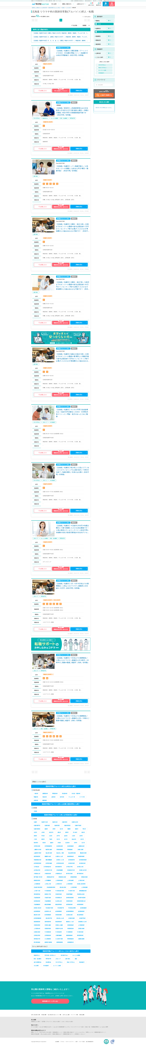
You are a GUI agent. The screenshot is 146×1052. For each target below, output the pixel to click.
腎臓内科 (36, 797)
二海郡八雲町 (80, 849)
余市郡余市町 (37, 870)
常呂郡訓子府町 (49, 908)
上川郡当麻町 (70, 880)
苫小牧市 (75, 832)
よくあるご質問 (104, 1026)
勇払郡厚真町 (80, 914)
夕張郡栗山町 (58, 873)
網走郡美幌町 (48, 904)
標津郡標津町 (59, 942)
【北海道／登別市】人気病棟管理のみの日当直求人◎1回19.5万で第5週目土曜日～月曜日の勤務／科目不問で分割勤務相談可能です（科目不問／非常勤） (72, 111)
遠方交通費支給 (37, 962)
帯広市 (84, 829)
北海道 (63, 7)
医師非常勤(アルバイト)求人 (54, 7)
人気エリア (58, 958)
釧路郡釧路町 (69, 935)
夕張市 (43, 832)
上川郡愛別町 (37, 883)
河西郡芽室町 (48, 928)
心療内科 (53, 797)
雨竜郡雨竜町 (73, 877)
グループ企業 (81, 1041)
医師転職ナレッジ (57, 1032)
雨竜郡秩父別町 (62, 877)
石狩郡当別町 (37, 846)
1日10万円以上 (59, 962)
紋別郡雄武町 (81, 911)
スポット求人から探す (67, 1021)
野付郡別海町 (37, 942)
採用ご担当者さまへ (88, 0)
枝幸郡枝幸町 (37, 901)
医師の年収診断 (35, 1034)
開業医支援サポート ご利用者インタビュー (74, 1034)
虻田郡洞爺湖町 (37, 918)
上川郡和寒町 (73, 887)
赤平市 (58, 835)
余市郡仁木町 (80, 866)
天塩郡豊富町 (48, 901)
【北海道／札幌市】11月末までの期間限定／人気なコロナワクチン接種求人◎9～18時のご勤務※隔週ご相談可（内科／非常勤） (72, 718)
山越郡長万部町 (37, 853)
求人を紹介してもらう (60, 91)
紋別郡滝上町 (48, 911)
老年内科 (62, 797)
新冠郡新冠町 (37, 921)
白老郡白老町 (69, 914)
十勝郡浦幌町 (58, 935)
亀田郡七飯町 (49, 849)
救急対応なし (37, 955)
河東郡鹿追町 (70, 925)
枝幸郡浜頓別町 (70, 897)
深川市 (82, 839)
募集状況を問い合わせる (61, 149)
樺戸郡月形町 (69, 873)
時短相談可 (81, 962)
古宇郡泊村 (36, 866)
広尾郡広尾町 (37, 932)
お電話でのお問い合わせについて (109, 0)
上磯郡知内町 (81, 846)
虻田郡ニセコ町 (60, 859)
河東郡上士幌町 (59, 925)
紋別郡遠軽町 (83, 908)
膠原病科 (45, 800)
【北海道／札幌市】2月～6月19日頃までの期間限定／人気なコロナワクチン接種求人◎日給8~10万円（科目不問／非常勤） (72, 586)
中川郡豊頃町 (69, 932)
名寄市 (81, 835)
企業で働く (67, 958)
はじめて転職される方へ (46, 1026)
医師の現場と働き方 (69, 1032)
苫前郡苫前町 (58, 894)
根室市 (43, 839)
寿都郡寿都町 (81, 856)
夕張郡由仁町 (37, 873)
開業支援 (81, 1014)
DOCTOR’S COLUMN (45, 1032)
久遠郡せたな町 (59, 856)
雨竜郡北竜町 (84, 877)
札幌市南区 (47, 825)
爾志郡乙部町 (83, 853)
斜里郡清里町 (80, 904)
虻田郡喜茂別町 (37, 863)
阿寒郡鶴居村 (70, 938)
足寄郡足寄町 (37, 935)
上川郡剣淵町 (84, 887)
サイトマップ (73, 1014)
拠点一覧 (94, 0)
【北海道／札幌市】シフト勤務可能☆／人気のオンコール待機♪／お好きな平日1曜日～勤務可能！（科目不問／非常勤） (72, 168)
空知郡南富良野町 (51, 887)
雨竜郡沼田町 (37, 880)
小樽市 (53, 829)
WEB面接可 (46, 965)
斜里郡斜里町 (69, 904)
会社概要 (57, 1041)
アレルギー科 (72, 797)
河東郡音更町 (37, 925)
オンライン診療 (57, 965)
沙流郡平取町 (82, 918)
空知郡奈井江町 (71, 870)
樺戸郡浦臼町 (80, 873)
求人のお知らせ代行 (46, 1034)
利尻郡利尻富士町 (81, 901)
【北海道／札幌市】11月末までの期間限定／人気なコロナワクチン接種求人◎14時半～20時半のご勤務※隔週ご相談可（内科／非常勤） (72, 660)
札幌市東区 (64, 822)
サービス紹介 (34, 1026)
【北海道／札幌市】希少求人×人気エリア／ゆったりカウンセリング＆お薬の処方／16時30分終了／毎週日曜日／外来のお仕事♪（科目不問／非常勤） (72, 471)
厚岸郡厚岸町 (80, 935)
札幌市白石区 (75, 822)
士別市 (73, 835)
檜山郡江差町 (49, 853)
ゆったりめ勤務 (76, 955)
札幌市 (35, 822)
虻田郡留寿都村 (83, 859)
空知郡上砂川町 (83, 870)
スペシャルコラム (80, 1032)
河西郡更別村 (70, 928)
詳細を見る (79, 90)
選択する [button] (109, 20)
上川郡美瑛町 (69, 883)
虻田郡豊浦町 (48, 914)
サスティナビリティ (70, 1041)
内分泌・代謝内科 (76, 793)
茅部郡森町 (70, 849)
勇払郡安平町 (49, 918)
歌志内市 (74, 839)
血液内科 (36, 800)
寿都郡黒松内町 (37, 859)
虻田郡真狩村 (71, 859)
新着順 (84, 25)
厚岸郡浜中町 (37, 938)
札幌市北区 (55, 822)
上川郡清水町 (37, 928)
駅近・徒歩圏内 (37, 958)
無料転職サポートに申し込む (50, 1001)
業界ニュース (89, 1032)
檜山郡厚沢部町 (72, 853)
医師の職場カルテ (57, 1034)
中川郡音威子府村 (59, 890)
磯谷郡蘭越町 (49, 859)
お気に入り (43, 90)
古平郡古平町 (69, 866)
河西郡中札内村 (59, 928)
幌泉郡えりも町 (70, 921)
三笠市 (35, 839)
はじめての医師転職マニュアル (62, 1026)
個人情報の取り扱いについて (54, 1014)
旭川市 (61, 829)
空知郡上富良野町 (81, 883)
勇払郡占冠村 (63, 887)
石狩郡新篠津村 (48, 846)
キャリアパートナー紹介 (77, 1026)
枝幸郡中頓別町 (82, 897)
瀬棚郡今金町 (48, 856)
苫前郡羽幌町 (69, 894)
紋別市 (65, 835)
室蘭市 (69, 829)
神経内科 (45, 797)
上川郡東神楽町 (59, 880)
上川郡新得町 (81, 925)
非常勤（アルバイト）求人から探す (51, 1021)
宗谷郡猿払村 (58, 897)
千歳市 (50, 839)
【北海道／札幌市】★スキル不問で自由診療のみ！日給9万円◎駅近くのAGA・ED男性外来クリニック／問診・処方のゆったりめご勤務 (72, 413)
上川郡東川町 (58, 883)
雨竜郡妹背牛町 (50, 877)
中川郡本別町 (80, 932)
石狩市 (75, 842)
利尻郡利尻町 (69, 901)
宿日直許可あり (64, 955)
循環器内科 (45, 793)
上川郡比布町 (81, 880)
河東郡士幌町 (48, 925)
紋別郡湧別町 (37, 911)
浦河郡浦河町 (48, 921)
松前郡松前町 (59, 846)
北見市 (35, 832)
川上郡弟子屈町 (59, 938)
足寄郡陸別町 (48, 935)
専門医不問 (48, 958)
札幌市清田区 (37, 829)
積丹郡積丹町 (58, 866)
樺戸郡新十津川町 (38, 877)
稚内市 (83, 832)
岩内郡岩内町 (82, 863)
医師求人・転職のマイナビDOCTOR (39, 7)
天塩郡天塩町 (48, 897)
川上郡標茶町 (48, 938)
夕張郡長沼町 (48, 873)
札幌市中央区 (44, 822)
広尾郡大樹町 (81, 928)
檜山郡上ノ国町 (60, 853)
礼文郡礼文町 (58, 901)
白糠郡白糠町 (81, 938)
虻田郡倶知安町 (60, 863)
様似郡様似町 (58, 921)
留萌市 (67, 832)
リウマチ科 (68, 7)
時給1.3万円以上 (71, 962)
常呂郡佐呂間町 (72, 908)
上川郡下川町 (37, 890)
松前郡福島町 (70, 846)
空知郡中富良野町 (38, 887)
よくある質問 (100, 0)
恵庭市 (51, 842)
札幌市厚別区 (67, 825)
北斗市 (83, 842)
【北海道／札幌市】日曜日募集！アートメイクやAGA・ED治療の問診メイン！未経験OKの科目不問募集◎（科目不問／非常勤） (72, 53)
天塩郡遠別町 (37, 897)
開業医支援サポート (100, 1032)
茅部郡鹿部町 (59, 849)
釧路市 (76, 829)
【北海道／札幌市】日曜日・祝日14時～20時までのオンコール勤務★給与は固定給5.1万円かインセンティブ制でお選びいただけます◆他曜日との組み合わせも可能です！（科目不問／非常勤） (72, 227)
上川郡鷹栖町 (48, 880)
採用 (76, 1041)
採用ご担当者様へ (34, 1014)
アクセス (62, 1041)
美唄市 (35, 835)
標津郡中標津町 (48, 942)
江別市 (50, 835)
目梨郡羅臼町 (70, 942)
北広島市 (67, 842)
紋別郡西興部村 (70, 911)
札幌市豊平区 (37, 825)
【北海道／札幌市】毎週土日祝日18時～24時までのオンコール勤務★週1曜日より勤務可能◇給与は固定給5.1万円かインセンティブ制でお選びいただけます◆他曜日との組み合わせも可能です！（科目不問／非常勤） (72, 357)
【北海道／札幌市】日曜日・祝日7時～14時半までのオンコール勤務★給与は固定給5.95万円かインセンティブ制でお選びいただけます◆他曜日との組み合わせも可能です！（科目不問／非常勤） (72, 285)
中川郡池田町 (58, 932)
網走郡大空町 (37, 914)
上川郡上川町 (48, 883)
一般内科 (36, 793)
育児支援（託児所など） (50, 955)
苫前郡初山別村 (80, 894)
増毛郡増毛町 (37, 894)
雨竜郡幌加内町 (83, 890)
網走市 (59, 832)
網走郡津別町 (58, 904)
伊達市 (59, 842)
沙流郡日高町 (71, 918)
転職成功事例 (95, 1026)
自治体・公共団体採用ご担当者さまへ (77, 0)
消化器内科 (64, 793)
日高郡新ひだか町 (82, 921)
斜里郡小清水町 (37, 908)
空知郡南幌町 (59, 870)
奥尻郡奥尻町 (37, 856)
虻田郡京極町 (49, 863)
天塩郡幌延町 (37, 904)
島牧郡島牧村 (70, 856)
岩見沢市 (51, 832)
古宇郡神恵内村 (47, 866)
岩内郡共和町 (71, 863)
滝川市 (58, 839)
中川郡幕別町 (48, 932)
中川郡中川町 (71, 890)
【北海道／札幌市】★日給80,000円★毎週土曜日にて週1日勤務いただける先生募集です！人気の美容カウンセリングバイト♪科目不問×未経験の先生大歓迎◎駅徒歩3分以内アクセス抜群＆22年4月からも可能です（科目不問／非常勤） (72, 529)
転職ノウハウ (34, 1032)
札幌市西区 (57, 825)
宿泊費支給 (48, 962)
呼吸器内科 (55, 793)
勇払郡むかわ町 (60, 918)
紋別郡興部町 (58, 911)
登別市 (44, 842)
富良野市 (36, 842)
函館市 (46, 829)
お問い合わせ (65, 1014)
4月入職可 (36, 965)
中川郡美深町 (48, 890)
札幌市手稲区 (78, 825)
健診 (76, 958)
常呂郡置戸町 (61, 908)
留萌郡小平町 (48, 894)
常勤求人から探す (35, 1021)
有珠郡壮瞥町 (58, 914)
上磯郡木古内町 (37, 849)
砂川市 (65, 839)
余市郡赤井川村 (48, 870)
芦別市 (43, 835)
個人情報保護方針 (89, 1041)
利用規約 (43, 1014)
